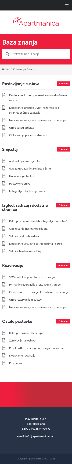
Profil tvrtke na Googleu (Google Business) (36, 348)
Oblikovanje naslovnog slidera (28, 228)
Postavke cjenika (19, 183)
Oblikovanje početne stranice (28, 135)
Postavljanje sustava (22, 83)
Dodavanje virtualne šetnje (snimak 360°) (35, 243)
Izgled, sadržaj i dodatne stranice (25, 207)
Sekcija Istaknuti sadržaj (24, 236)
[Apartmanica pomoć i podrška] (36, 22)
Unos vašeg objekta (21, 127)
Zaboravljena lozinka (22, 340)
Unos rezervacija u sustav (25, 299)
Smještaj (11, 149)
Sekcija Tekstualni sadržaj (25, 251)
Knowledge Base (22, 69)
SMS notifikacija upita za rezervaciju (32, 277)
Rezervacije (14, 265)
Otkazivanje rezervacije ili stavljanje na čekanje (39, 292)
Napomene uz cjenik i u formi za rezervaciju (37, 120)
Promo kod (16, 363)
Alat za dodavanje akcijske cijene (30, 168)
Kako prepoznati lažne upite (27, 333)
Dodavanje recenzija (22, 355)
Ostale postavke (18, 321)
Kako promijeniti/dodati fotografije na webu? (38, 221)
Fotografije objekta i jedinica (27, 191)
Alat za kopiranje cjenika (24, 161)
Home (5, 69)
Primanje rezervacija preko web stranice (35, 284)
